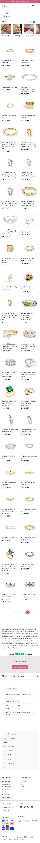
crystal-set (19, 636)
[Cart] (33, 6)
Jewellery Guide (6, 786)
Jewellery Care (6, 781)
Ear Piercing (5, 789)
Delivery (23, 781)
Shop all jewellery (20, 667)
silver (26, 638)
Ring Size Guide (6, 784)
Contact (23, 789)
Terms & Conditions (7, 797)
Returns (23, 784)
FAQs (22, 786)
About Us (4, 792)
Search (23, 792)
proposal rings (6, 638)
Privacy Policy (5, 794)
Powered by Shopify (19, 839)
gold (30, 638)
